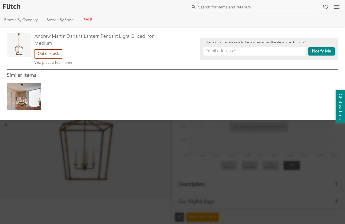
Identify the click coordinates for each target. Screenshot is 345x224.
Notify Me (321, 51)
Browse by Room (60, 20)
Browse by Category (21, 20)
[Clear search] (313, 7)
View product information (53, 62)
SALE (88, 20)
